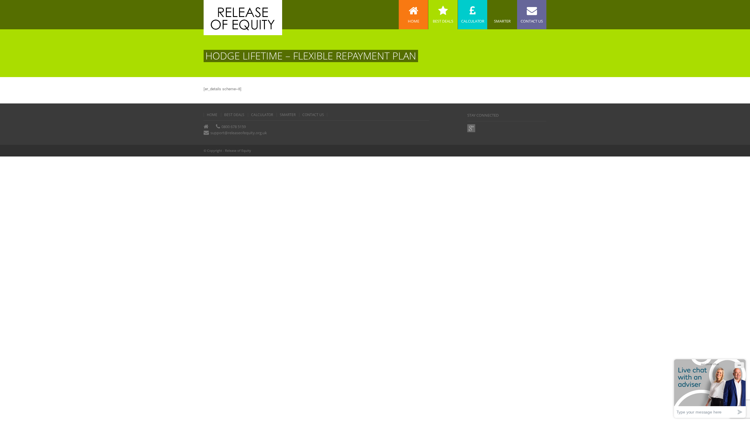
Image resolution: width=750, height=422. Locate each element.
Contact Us (313, 115)
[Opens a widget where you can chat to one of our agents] (710, 388)
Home (212, 115)
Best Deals (234, 115)
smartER (288, 115)
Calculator (262, 115)
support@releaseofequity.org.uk (238, 132)
